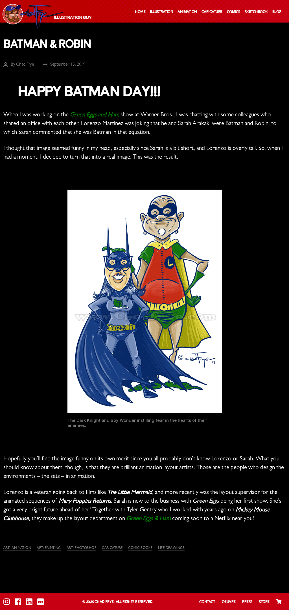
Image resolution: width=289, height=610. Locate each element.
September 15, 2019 (68, 65)
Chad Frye (25, 65)
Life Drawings (171, 548)
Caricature (212, 12)
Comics (233, 12)
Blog (276, 12)
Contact (207, 602)
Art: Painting (49, 548)
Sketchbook (256, 12)
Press (247, 602)
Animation (187, 12)
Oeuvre (229, 602)
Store (264, 602)
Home (140, 12)
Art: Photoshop (81, 548)
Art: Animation (17, 548)
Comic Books (140, 548)
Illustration (161, 12)
